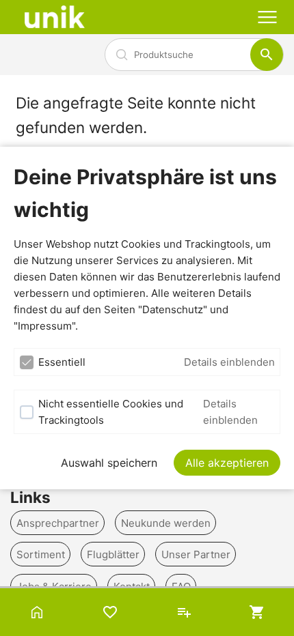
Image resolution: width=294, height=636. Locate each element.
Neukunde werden (166, 522)
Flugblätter (113, 554)
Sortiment (40, 554)
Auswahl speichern (109, 462)
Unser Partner (195, 554)
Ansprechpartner (57, 522)
